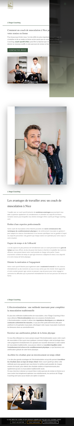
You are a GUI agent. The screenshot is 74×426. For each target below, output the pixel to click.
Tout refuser (34, 422)
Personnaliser (50, 422)
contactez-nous (17, 50)
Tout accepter (18, 422)
